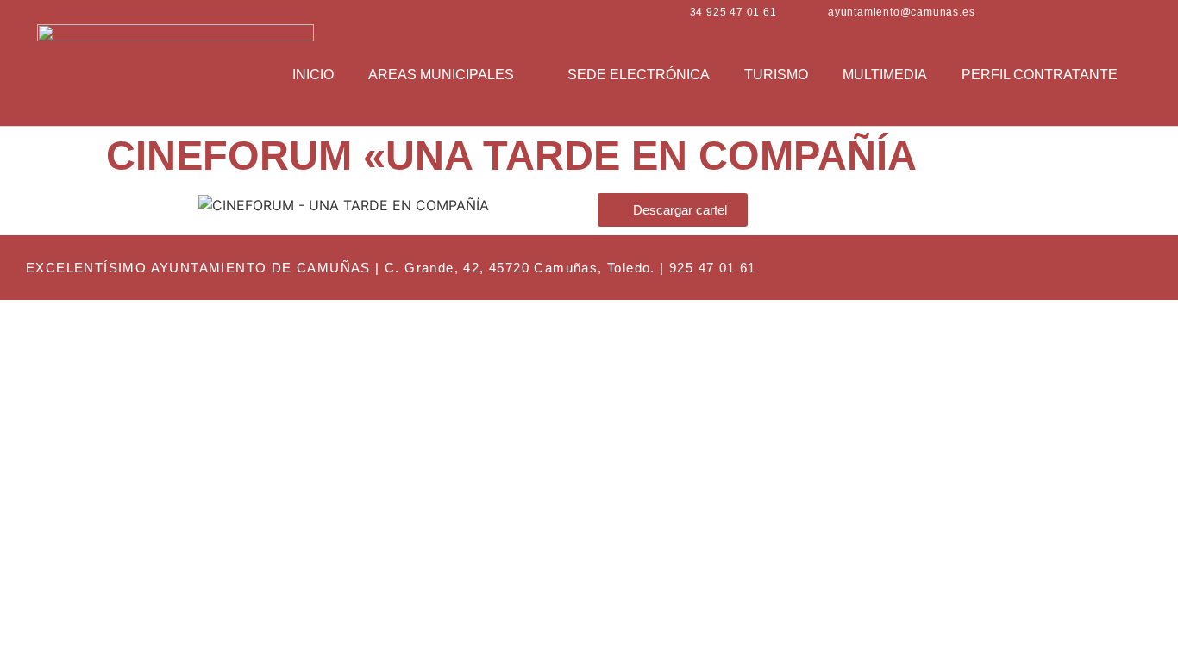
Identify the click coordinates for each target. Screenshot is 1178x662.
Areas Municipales (441, 74)
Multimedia (885, 74)
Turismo (776, 74)
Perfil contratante (1040, 74)
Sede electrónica (638, 74)
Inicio (313, 74)
